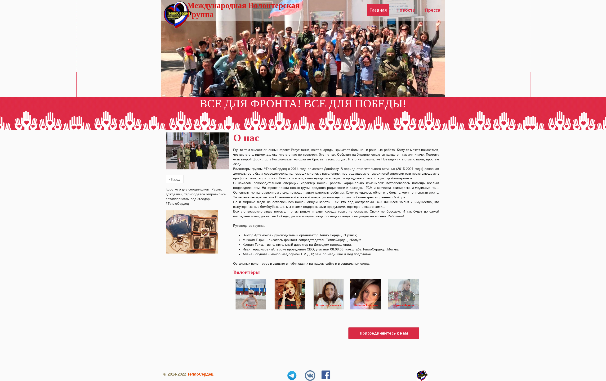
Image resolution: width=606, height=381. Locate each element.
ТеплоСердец (200, 374)
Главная (378, 10)
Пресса (432, 10)
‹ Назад (174, 179)
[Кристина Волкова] (290, 294)
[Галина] (251, 294)
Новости (405, 10)
